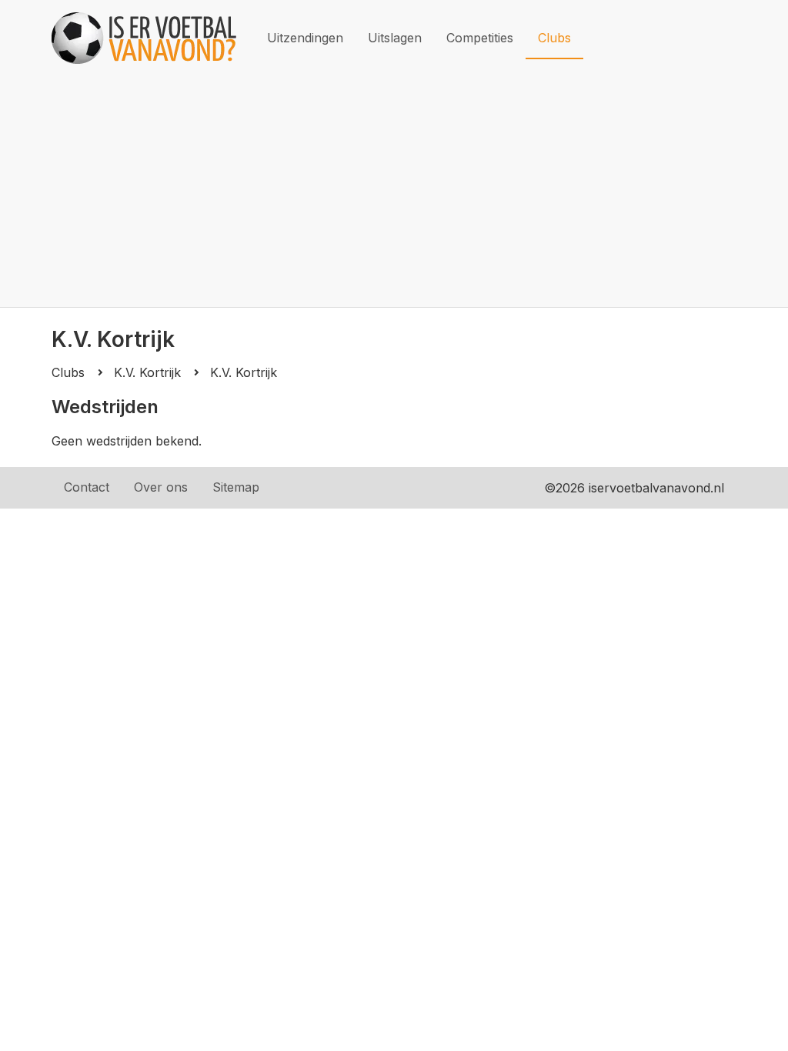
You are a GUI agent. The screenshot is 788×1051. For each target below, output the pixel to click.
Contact (86, 487)
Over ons (161, 487)
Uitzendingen (305, 37)
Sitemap (235, 487)
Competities (479, 37)
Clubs (554, 37)
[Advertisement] (394, 191)
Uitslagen (395, 37)
